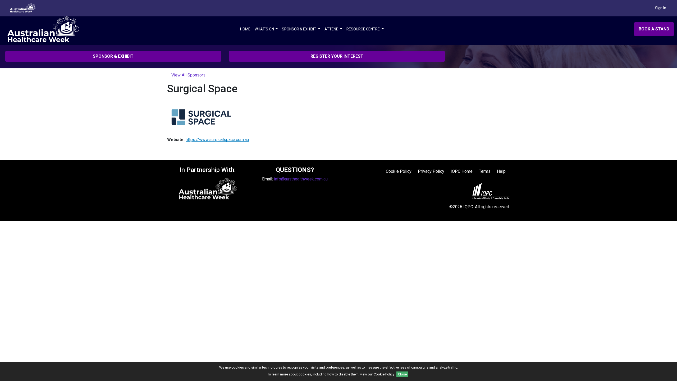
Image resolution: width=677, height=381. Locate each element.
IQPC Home (462, 171)
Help (501, 171)
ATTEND (331, 29)
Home (245, 29)
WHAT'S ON (265, 29)
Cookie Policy (398, 171)
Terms (485, 171)
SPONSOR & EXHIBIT (299, 29)
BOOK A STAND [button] (654, 28)
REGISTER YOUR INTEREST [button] (336, 56)
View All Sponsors (188, 75)
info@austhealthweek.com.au (301, 179)
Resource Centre (363, 29)
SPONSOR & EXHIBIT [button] (113, 56)
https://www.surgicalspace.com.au (217, 139)
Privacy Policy (431, 171)
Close (402, 374)
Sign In (660, 8)
